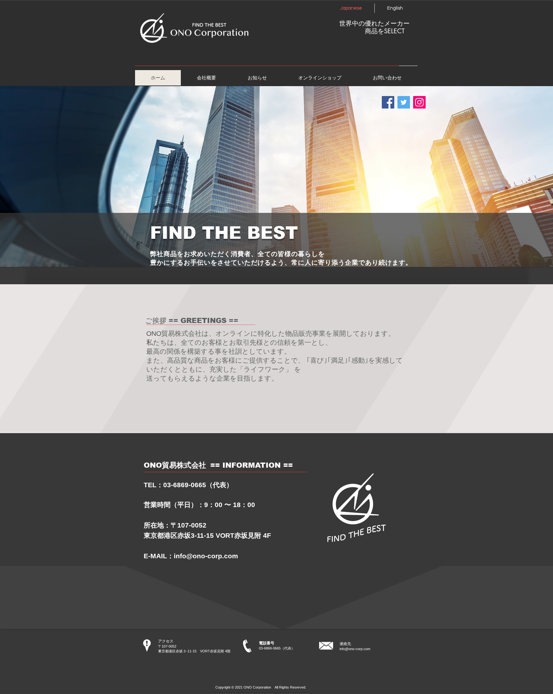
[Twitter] (403, 102)
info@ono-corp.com (206, 556)
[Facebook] (388, 102)
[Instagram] (419, 102)
